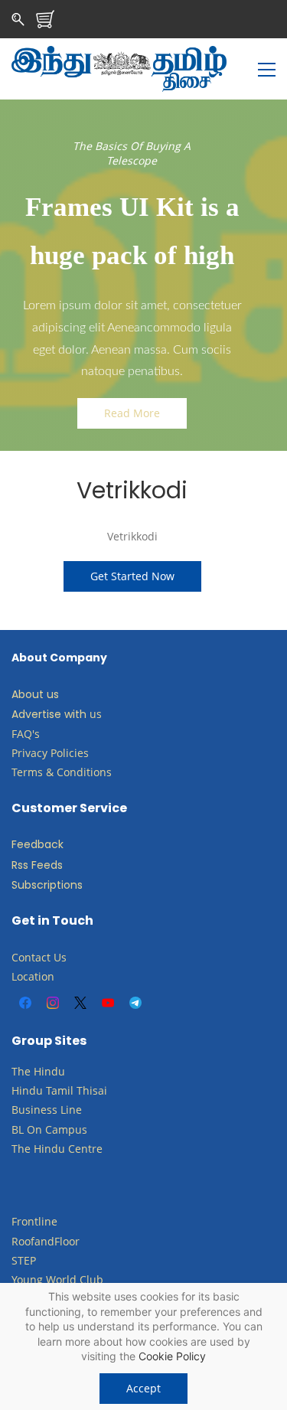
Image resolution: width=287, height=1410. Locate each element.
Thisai (92, 1090)
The (21, 1071)
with (75, 714)
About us (35, 694)
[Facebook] (25, 1003)
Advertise (36, 714)
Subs (24, 885)
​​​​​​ (43, 1129)
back (51, 844)
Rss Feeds (37, 865)
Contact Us (39, 957)
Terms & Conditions (61, 772)
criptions (60, 885)
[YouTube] (108, 1003)
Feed (24, 844)
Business (34, 1109)
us (96, 714)
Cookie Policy (172, 1356)
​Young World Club (57, 1279)
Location (32, 976)
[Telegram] (135, 1003)
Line (71, 1109)
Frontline (34, 1221)
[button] (132, 413)
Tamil (59, 1090)
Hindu (49, 1071)
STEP (23, 1260)
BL (17, 1129)
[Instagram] (53, 1003)
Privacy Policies (51, 753)
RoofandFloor (45, 1241)
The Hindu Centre (57, 1148)
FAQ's (25, 733)
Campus (66, 1129)
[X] (80, 1003)
